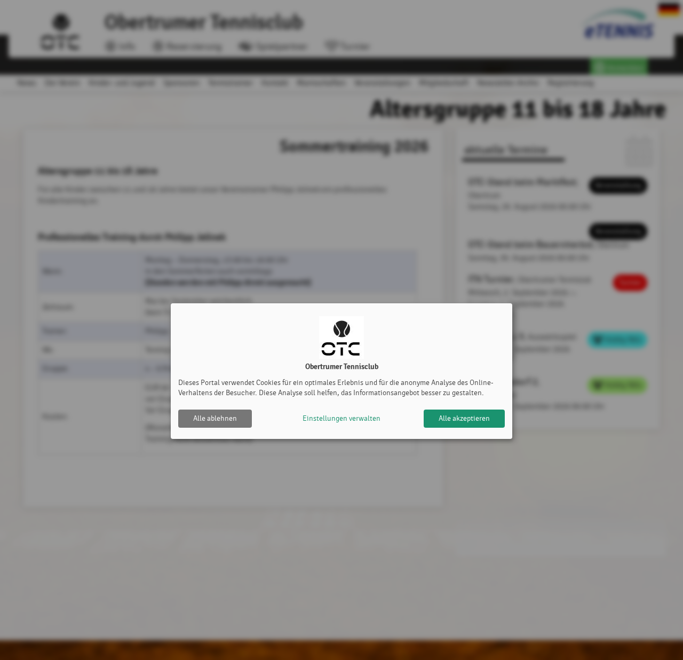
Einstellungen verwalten (341, 418)
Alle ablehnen (215, 418)
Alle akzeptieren (464, 418)
